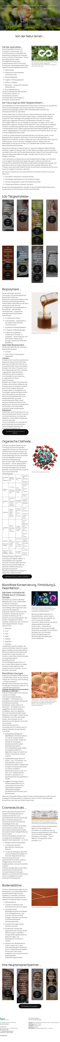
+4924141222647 (5, 1024)
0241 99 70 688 (4, 1029)
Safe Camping (31, 1028)
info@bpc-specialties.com (7, 1031)
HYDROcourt (31, 1024)
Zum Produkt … (37, 239)
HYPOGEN (30, 1025)
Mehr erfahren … (8, 222)
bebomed (30, 1027)
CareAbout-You (3, 1035)
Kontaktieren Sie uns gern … (30, 1006)
